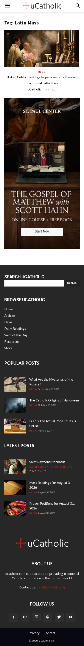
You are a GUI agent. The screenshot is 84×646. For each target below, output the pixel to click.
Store (8, 348)
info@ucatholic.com (51, 587)
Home (8, 309)
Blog (42, 72)
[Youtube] (70, 617)
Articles (10, 315)
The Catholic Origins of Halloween (54, 400)
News (8, 322)
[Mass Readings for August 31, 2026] (15, 487)
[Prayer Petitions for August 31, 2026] (15, 508)
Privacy (34, 633)
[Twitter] (59, 617)
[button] (78, 6)
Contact (49, 633)
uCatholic (34, 89)
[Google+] (25, 617)
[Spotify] (48, 617)
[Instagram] (36, 617)
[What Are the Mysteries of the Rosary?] (15, 384)
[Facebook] (13, 617)
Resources (11, 341)
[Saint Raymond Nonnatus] (15, 466)
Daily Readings (15, 328)
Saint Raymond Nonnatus (47, 462)
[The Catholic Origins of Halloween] (15, 405)
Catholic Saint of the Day (51, 467)
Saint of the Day (16, 335)
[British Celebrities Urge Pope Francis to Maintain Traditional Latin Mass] (42, 48)
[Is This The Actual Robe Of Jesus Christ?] (15, 426)
